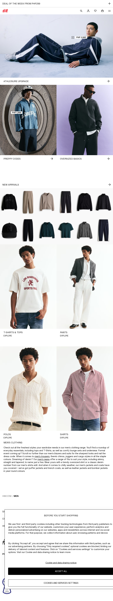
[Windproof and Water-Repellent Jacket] (103, 202)
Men (16, 496)
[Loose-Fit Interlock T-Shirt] (65, 230)
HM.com (6, 496)
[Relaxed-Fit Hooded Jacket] (47, 202)
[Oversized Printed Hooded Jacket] (9, 202)
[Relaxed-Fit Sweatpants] (28, 202)
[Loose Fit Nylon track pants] (65, 202)
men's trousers (42, 456)
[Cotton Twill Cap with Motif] (9, 230)
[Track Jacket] (84, 230)
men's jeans (44, 459)
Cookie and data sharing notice (61, 562)
